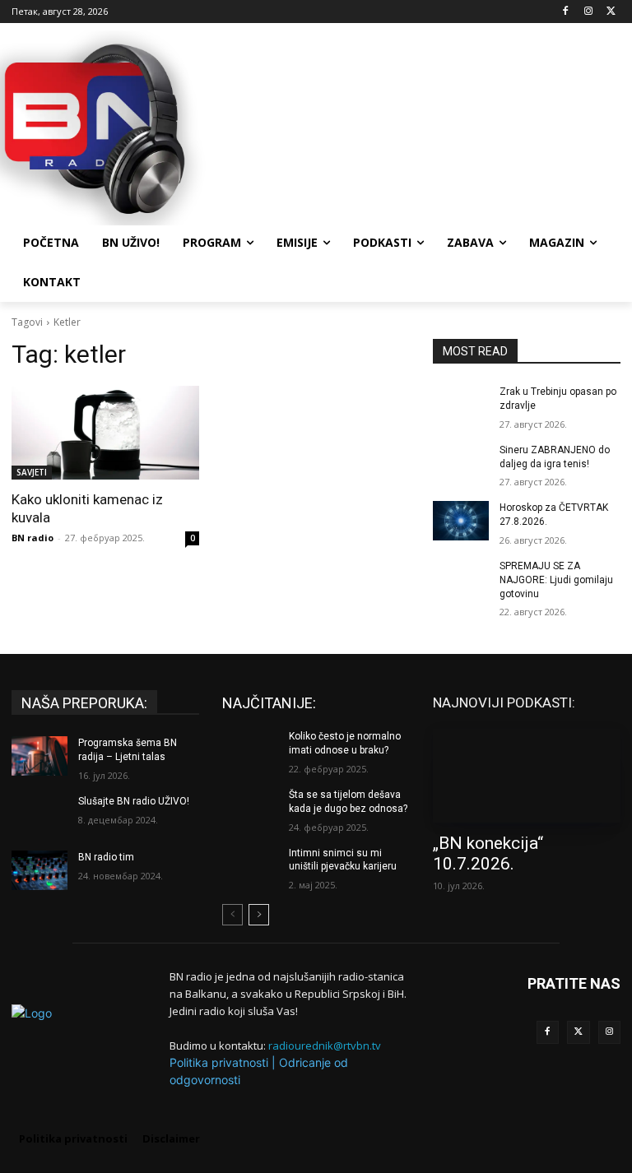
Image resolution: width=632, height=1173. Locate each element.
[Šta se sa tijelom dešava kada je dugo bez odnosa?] (250, 808)
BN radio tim (106, 857)
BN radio (32, 537)
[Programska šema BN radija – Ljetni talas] (39, 756)
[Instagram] (588, 11)
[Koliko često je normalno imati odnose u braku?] (250, 749)
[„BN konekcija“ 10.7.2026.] (526, 776)
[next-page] (259, 914)
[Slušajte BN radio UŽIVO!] (39, 814)
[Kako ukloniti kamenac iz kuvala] (105, 433)
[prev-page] (232, 914)
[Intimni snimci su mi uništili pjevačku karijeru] (250, 866)
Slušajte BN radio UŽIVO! (133, 801)
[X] (611, 11)
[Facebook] (565, 11)
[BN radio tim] (39, 870)
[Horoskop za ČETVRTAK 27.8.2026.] (461, 520)
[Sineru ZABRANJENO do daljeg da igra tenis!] (461, 463)
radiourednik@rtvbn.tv (324, 1045)
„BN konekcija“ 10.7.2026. (488, 853)
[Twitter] (578, 1032)
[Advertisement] (427, 126)
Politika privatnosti (219, 1062)
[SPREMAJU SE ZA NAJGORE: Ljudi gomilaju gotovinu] (461, 579)
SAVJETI (31, 472)
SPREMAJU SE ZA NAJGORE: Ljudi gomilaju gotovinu (556, 580)
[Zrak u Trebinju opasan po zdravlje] (461, 404)
